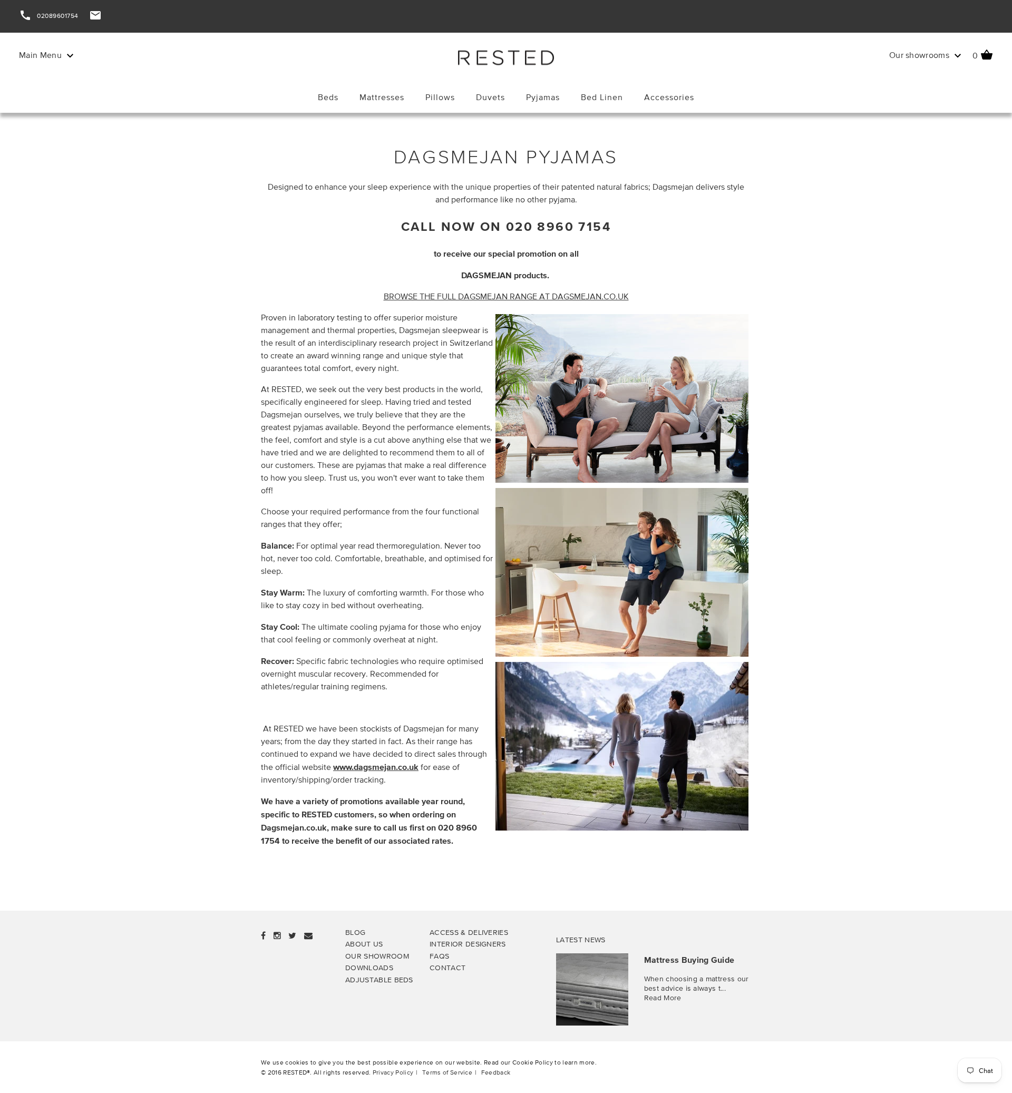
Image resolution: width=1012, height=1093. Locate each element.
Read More (663, 997)
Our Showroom (377, 956)
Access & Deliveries (469, 932)
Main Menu (41, 55)
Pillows (440, 97)
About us (364, 944)
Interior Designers (468, 944)
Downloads (369, 967)
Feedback (496, 1072)
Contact (447, 967)
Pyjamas (543, 97)
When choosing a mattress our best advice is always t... (696, 983)
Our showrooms (920, 55)
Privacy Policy (393, 1072)
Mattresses (381, 97)
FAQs (439, 956)
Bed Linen (602, 97)
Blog (355, 932)
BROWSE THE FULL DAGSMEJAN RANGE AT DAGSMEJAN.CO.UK (506, 296)
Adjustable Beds (379, 979)
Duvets (490, 97)
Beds (328, 97)
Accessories (669, 97)
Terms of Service (447, 1072)
